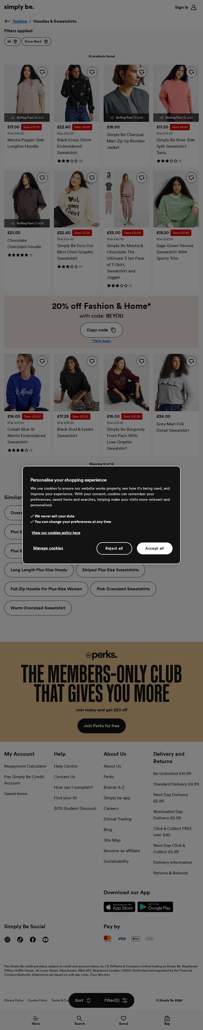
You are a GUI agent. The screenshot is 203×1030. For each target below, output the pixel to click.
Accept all (154, 548)
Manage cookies (48, 547)
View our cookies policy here (56, 532)
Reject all (114, 548)
